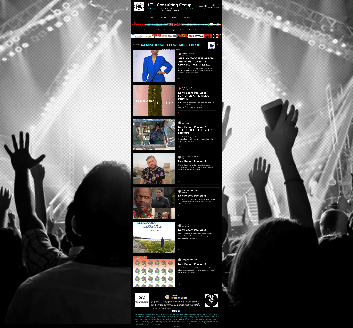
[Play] (205, 6)
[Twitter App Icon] (179, 311)
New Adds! (136, 45)
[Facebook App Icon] (176, 311)
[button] (217, 45)
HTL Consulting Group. (192, 301)
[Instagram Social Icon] (173, 311)
